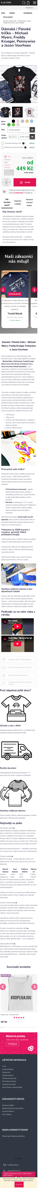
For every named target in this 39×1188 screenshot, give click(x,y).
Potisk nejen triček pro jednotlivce (13, 1136)
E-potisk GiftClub (7, 1069)
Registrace (29, 8)
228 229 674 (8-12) (13, 1171)
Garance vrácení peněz (29, 202)
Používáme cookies (9, 1084)
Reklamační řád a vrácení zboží (12, 1108)
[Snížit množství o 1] (2, 182)
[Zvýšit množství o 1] (9, 182)
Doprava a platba (17, 202)
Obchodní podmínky (9, 1081)
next (34, 987)
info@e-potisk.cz (13, 1165)
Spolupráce (6, 1072)
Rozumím (19, 1184)
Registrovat (8, 174)
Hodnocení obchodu (9, 1078)
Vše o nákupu (6, 1114)
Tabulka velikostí (7, 1075)
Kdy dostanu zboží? (7, 202)
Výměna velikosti (8, 1111)
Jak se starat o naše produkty (12, 1087)
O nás (4, 1066)
